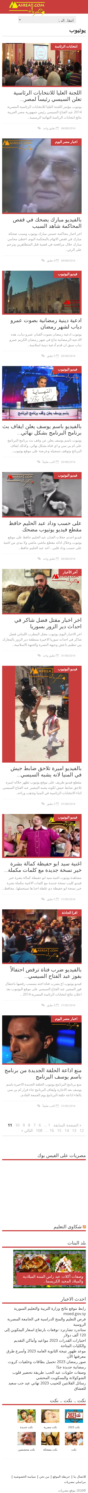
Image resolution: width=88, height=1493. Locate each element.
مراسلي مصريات (75, 1482)
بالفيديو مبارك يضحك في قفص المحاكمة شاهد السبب (47, 222)
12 (81, 1130)
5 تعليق (51, 356)
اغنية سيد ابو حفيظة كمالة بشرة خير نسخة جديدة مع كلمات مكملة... (43, 866)
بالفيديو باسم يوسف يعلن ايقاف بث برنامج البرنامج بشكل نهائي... (42, 429)
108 (39, 1130)
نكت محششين (26, 1449)
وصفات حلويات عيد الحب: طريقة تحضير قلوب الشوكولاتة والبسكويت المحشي (49, 1375)
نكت (73, 1449)
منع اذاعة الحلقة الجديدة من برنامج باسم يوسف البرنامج (43, 1073)
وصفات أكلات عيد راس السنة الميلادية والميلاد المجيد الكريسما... (53, 1279)
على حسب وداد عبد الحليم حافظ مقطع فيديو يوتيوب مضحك (45, 526)
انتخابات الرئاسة (66, 46)
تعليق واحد (49, 128)
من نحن (43, 1476)
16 (52, 1130)
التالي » (27, 1130)
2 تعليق (51, 804)
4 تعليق (51, 260)
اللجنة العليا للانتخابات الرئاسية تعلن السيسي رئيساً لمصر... (47, 95)
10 (17, 1125)
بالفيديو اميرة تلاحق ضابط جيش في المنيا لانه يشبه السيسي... (46, 771)
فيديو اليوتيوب (67, 274)
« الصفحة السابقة (67, 1125)
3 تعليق (51, 1005)
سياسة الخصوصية (24, 1476)
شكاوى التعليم (68, 1226)
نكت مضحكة (50, 1449)
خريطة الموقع (61, 1476)
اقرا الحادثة (69, 912)
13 (74, 1130)
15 (59, 1130)
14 (67, 1130)
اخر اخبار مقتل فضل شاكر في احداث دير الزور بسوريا (48, 623)
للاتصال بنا (79, 1476)
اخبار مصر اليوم (66, 141)
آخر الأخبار (70, 572)
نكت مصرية (50, 1427)
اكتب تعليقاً (49, 462)
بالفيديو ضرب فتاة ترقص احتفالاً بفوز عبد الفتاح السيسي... (46, 972)
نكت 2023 (74, 1427)
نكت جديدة (26, 1427)
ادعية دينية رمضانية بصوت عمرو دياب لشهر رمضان (46, 323)
